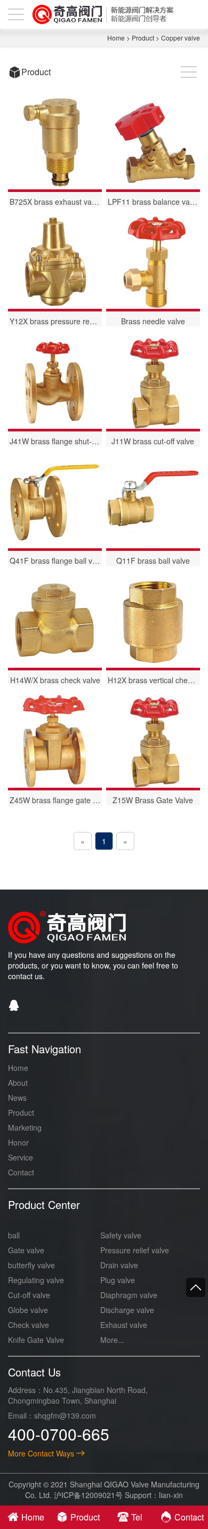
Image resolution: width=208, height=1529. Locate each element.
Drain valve (119, 1265)
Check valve (28, 1324)
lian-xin (171, 1495)
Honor (18, 1142)
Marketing (25, 1127)
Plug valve (117, 1280)
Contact (21, 1172)
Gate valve (26, 1250)
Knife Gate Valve (36, 1339)
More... (112, 1339)
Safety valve (120, 1235)
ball (14, 1235)
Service (20, 1157)
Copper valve (180, 37)
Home (116, 37)
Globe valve (28, 1309)
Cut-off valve (29, 1295)
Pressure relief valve (134, 1250)
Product (143, 37)
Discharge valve (127, 1309)
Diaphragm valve (128, 1295)
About (18, 1082)
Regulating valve (36, 1280)
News (17, 1097)
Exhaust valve (123, 1324)
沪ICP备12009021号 (88, 1495)
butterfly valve (31, 1265)
